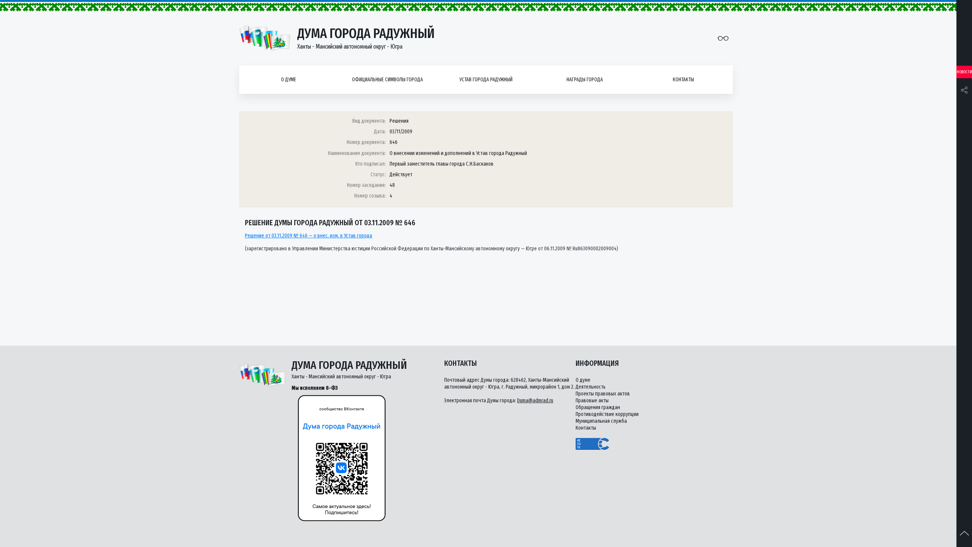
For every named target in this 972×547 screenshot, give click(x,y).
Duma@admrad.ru (535, 400)
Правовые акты (592, 400)
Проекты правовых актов (603, 393)
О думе (288, 79)
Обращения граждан (598, 407)
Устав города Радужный (486, 79)
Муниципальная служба (601, 421)
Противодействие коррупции (607, 414)
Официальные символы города (387, 79)
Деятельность (591, 387)
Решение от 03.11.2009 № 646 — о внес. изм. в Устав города (308, 235)
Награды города (584, 79)
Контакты (683, 79)
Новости (964, 72)
